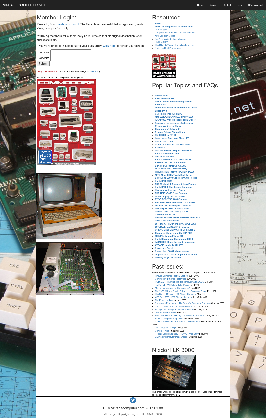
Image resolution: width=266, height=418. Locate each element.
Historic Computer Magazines (169, 318)
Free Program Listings (165, 328)
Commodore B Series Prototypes (170, 279)
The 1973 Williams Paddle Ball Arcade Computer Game (181, 291)
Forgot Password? (47, 71)
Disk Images (161, 29)
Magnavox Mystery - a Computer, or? (172, 288)
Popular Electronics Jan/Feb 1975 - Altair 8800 (177, 334)
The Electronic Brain (164, 300)
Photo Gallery (161, 42)
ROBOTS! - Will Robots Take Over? (172, 285)
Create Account (255, 4)
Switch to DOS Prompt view (168, 48)
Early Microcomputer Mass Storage (171, 337)
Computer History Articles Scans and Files (175, 33)
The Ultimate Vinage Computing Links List (174, 45)
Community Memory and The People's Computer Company (183, 303)
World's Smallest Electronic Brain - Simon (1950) (178, 322)
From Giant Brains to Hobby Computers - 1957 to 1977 (181, 315)
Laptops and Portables (165, 312)
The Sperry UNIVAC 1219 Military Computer (175, 294)
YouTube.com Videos (165, 36)
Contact (227, 4)
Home (200, 4)
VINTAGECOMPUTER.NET (24, 4)
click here (94, 71)
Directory (213, 4)
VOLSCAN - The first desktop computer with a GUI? (179, 282)
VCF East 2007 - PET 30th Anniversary (173, 297)
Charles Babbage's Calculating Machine (173, 306)
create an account (68, 24)
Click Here (109, 45)
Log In (239, 4)
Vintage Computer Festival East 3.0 (171, 276)
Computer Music (163, 331)
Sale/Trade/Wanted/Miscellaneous (171, 39)
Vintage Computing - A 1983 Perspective (174, 309)
